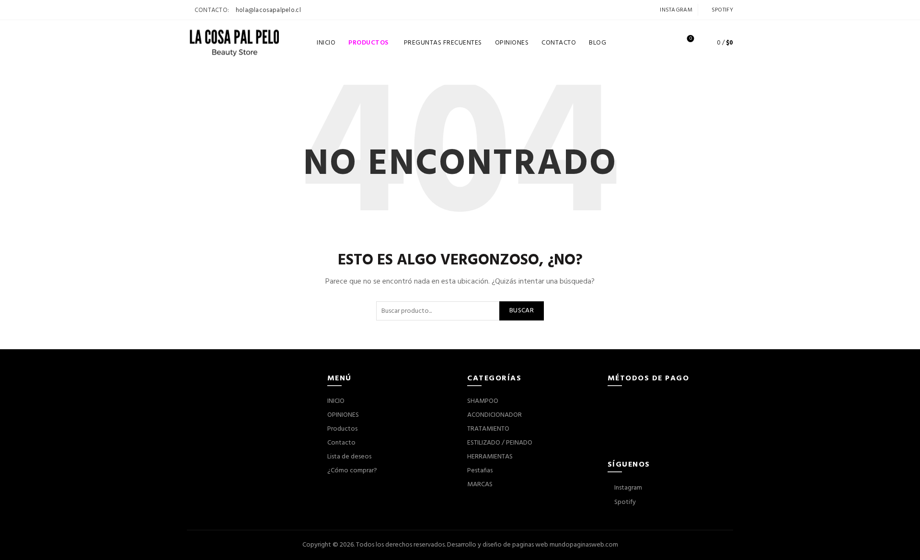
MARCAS (480, 484)
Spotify (721, 10)
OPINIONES (512, 42)
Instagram (675, 10)
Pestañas (480, 470)
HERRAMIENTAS (490, 456)
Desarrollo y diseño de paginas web (497, 544)
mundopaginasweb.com (584, 544)
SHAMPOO (482, 401)
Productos (371, 39)
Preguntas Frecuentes (443, 42)
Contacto (341, 442)
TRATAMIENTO (488, 428)
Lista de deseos (691, 39)
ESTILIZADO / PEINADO (499, 442)
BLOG (597, 42)
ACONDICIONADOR (494, 415)
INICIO (326, 42)
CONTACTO (558, 42)
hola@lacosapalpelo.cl (268, 10)
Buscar (521, 310)
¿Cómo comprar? (352, 470)
